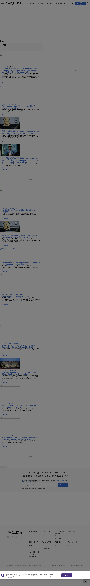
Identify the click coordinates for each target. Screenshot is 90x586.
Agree (67, 575)
